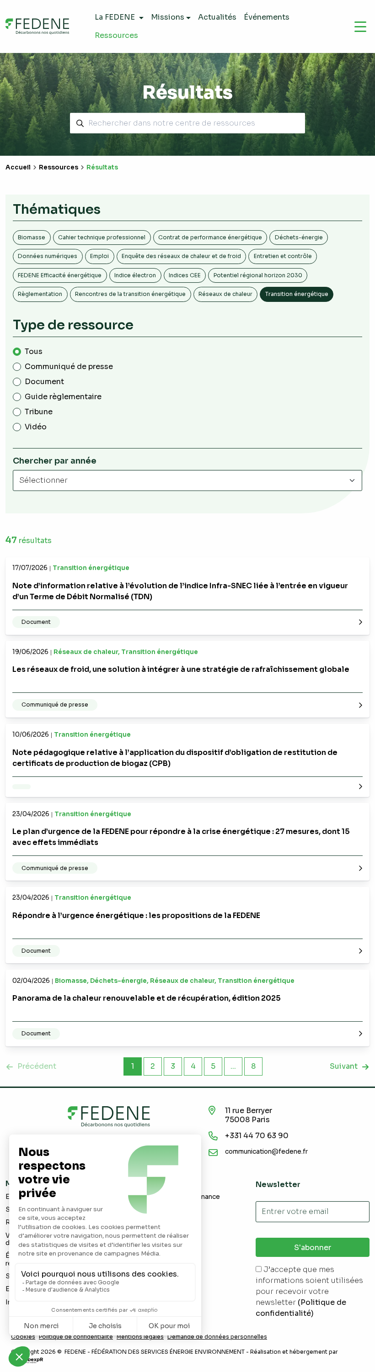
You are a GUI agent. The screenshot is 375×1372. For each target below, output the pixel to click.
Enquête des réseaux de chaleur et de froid (181, 256)
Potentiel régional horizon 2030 (258, 275)
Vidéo (36, 427)
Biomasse (31, 237)
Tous (34, 351)
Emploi (99, 256)
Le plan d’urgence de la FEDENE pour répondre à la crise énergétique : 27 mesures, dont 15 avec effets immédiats (181, 837)
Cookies (23, 1337)
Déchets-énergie (299, 237)
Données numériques (47, 256)
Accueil (18, 167)
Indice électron (135, 275)
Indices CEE (185, 275)
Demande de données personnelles (217, 1337)
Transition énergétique (296, 293)
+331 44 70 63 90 (257, 1135)
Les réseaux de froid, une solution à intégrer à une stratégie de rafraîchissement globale (180, 669)
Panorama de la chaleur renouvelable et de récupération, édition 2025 (146, 998)
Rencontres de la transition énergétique (130, 293)
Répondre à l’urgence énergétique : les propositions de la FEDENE (136, 915)
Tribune (39, 412)
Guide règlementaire (63, 396)
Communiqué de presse (69, 366)
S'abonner (312, 1247)
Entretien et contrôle (283, 256)
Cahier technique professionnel (101, 237)
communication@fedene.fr (266, 1152)
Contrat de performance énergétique (210, 237)
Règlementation (40, 293)
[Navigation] (360, 26)
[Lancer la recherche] (79, 123)
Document (44, 381)
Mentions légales (140, 1337)
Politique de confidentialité (76, 1337)
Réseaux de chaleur (225, 293)
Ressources (58, 167)
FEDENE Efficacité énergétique (60, 275)
